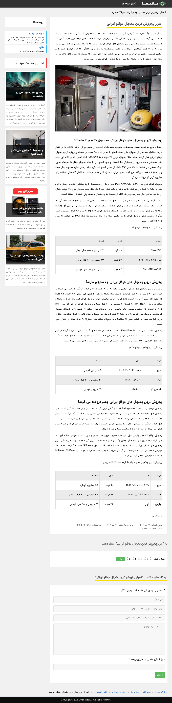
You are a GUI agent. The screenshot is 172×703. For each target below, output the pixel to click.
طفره (41, 47)
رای (120, 559)
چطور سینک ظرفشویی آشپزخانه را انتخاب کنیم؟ (27, 152)
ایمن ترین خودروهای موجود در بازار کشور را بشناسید (26, 257)
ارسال (160, 675)
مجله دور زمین (36, 34)
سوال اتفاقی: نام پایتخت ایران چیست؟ (146, 659)
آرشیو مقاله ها (129, 4)
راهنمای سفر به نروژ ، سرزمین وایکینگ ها (29, 94)
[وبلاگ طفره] (153, 4)
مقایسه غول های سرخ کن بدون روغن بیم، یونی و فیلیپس (28, 210)
